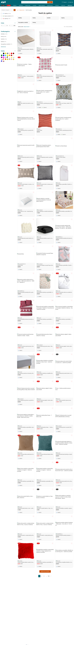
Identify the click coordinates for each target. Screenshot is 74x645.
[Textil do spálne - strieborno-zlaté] (13, 59)
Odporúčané (26, 26)
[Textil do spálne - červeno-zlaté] (5, 59)
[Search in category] (14, 10)
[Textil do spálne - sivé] (7, 53)
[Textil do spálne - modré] (3, 55)
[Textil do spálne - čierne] (3, 53)
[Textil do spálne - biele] (1, 53)
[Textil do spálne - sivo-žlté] (7, 59)
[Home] (3, 2)
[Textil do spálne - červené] (11, 53)
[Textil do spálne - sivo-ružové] (9, 59)
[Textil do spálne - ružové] (9, 53)
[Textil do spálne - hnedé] (11, 55)
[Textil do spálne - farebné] (3, 61)
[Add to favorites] (33, 30)
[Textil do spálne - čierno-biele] (7, 57)
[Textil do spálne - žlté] (7, 55)
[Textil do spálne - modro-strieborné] (1, 61)
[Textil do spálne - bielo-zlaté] (11, 57)
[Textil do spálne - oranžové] (9, 55)
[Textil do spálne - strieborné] (5, 57)
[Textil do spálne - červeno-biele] (3, 59)
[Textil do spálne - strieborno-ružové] (11, 59)
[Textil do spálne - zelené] (1, 55)
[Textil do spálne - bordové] (13, 53)
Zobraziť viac (3, 46)
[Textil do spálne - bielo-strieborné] (13, 57)
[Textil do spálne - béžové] (13, 55)
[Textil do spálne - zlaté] (5, 53)
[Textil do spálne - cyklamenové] (3, 57)
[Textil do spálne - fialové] (1, 57)
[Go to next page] (51, 576)
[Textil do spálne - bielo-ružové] (9, 57)
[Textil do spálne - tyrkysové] (5, 55)
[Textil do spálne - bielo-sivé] (1, 59)
